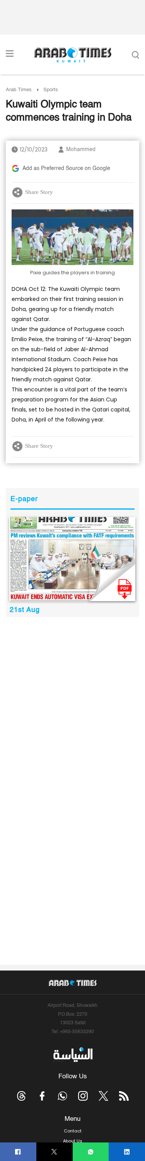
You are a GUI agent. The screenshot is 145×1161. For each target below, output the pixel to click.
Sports (50, 89)
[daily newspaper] (72, 559)
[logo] (72, 55)
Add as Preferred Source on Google (66, 168)
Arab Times (19, 89)
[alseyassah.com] (72, 1054)
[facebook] (18, 1152)
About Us (72, 1141)
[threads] (21, 1096)
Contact (73, 1131)
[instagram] (83, 1096)
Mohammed (81, 149)
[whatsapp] (91, 1152)
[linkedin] (127, 1152)
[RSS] (124, 1096)
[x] (103, 1096)
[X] (54, 1152)
